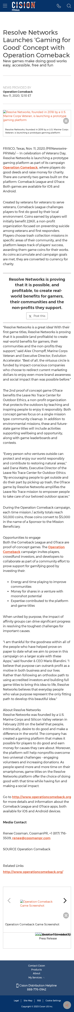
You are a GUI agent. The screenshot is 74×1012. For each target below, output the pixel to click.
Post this (39, 316)
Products (36, 969)
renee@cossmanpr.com (31, 838)
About (36, 973)
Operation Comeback (20, 167)
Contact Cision (36, 965)
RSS (39, 1000)
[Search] (69, 6)
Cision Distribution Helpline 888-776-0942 (38, 987)
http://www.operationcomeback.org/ (33, 872)
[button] (37, 116)
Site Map (28, 1000)
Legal (16, 1000)
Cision (42, 1006)
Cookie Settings (53, 1000)
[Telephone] (59, 6)
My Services (35, 977)
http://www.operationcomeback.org (41, 797)
